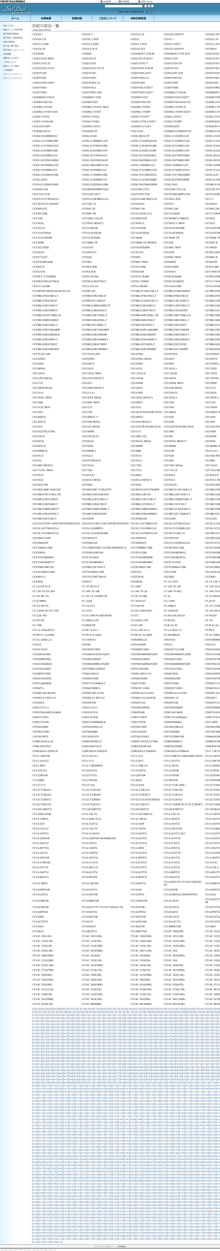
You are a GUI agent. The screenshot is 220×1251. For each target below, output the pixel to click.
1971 (41, 1171)
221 (34, 1024)
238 (122, 1024)
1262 (72, 1107)
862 (39, 1073)
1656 (194, 1141)
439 (127, 1040)
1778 (108, 1153)
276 (111, 1027)
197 (117, 1021)
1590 (206, 1135)
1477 (139, 1125)
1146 (194, 1095)
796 (111, 1067)
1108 (170, 1092)
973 (199, 1079)
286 (163, 1027)
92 (202, 1012)
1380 (170, 1116)
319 (127, 1030)
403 (148, 1036)
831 (86, 1070)
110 (81, 1015)
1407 (127, 1119)
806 (163, 1067)
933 (199, 1076)
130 (184, 1015)
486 (163, 1043)
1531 (53, 1132)
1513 (151, 1128)
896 (215, 1073)
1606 (96, 1138)
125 (158, 1015)
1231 (90, 1104)
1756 (182, 1150)
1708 (96, 1147)
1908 (72, 1165)
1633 (53, 1141)
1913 (102, 1165)
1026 (84, 1086)
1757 (188, 1150)
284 (153, 1027)
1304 (121, 1110)
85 (172, 1012)
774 (204, 1064)
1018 (35, 1086)
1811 (102, 1156)
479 (127, 1043)
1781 (127, 1153)
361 (137, 1033)
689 (178, 1058)
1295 (66, 1110)
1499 (66, 1128)
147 (65, 1018)
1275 (151, 1107)
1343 (151, 1113)
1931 (213, 1165)
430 (81, 1040)
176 (215, 1018)
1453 (200, 1122)
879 (127, 1073)
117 (117, 1015)
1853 (151, 1159)
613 (199, 1052)
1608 (108, 1138)
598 (122, 1052)
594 (101, 1052)
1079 (200, 1089)
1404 (108, 1119)
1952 (133, 1168)
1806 (72, 1156)
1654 (182, 1141)
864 (50, 1073)
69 (105, 1012)
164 (153, 1018)
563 (148, 1049)
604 (153, 1052)
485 (158, 1043)
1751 (151, 1150)
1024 (72, 1086)
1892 (182, 1162)
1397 (66, 1119)
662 (39, 1058)
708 (70, 1061)
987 (65, 1082)
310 (81, 1030)
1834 (35, 1159)
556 (111, 1049)
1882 (121, 1162)
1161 (78, 1098)
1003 (151, 1082)
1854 (157, 1159)
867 (65, 1073)
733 (199, 1061)
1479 (151, 1125)
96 (218, 1012)
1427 (41, 1122)
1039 (164, 1086)
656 (215, 1055)
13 (79, 1009)
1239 (139, 1104)
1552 (182, 1132)
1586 (182, 1135)
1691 (200, 1144)
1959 (176, 1168)
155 (106, 1018)
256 (215, 1024)
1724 (194, 1147)
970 (184, 1079)
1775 (90, 1153)
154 (101, 1018)
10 (66, 1009)
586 (60, 1052)
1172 (145, 1098)
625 (55, 1055)
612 (194, 1052)
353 (96, 1033)
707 (65, 1061)
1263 (78, 1107)
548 (70, 1049)
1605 (90, 1138)
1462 (47, 1125)
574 (204, 1049)
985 (55, 1082)
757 (117, 1064)
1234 (108, 1104)
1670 (72, 1144)
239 (127, 1024)
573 (199, 1049)
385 (55, 1036)
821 (34, 1070)
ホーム (15, 18)
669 (75, 1058)
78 (143, 1012)
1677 (115, 1144)
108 (70, 1015)
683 (148, 1058)
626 (60, 1055)
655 (209, 1055)
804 (153, 1067)
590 (81, 1052)
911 (86, 1076)
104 (50, 1015)
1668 (60, 1144)
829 (75, 1070)
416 (215, 1036)
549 (75, 1049)
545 (55, 1049)
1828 (206, 1156)
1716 (145, 1147)
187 (65, 1021)
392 (91, 1036)
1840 (72, 1159)
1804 (60, 1156)
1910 (84, 1165)
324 (153, 1030)
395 (106, 1036)
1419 (200, 1119)
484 (153, 1043)
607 (168, 1052)
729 (178, 1061)
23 (121, 1009)
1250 (206, 1104)
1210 (170, 1101)
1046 (206, 1086)
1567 (66, 1135)
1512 (145, 1128)
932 (194, 1076)
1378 (157, 1116)
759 (127, 1064)
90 (193, 1012)
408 (173, 1036)
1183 (213, 1098)
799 (127, 1067)
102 (39, 1015)
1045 (200, 1086)
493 (199, 1043)
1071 (151, 1089)
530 (184, 1046)
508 (70, 1046)
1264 (84, 1107)
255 (209, 1024)
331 (189, 1030)
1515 (164, 1128)
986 (60, 1082)
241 (137, 1024)
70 (109, 1012)
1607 (102, 1138)
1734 (47, 1150)
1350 (194, 1113)
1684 (157, 1144)
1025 (78, 1086)
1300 (96, 1110)
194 (101, 1021)
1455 (213, 1122)
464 (50, 1043)
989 (75, 1082)
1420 (206, 1119)
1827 (200, 1156)
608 (173, 1052)
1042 (182, 1086)
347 (65, 1033)
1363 (66, 1116)
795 (106, 1067)
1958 (170, 1168)
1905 (53, 1165)
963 (148, 1079)
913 (96, 1076)
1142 (170, 1095)
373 (199, 1033)
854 (204, 1070)
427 (65, 1040)
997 (117, 1082)
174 (204, 1018)
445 (158, 1040)
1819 (151, 1156)
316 (111, 1030)
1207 (151, 1101)
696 (215, 1058)
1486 (194, 1125)
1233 (102, 1104)
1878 (96, 1162)
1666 (47, 1144)
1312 (170, 1110)
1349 (188, 1113)
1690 (194, 1144)
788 (70, 1067)
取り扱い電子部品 (11, 46)
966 (163, 1079)
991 (86, 1082)
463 (44, 1043)
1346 (170, 1113)
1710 (108, 1147)
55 (47, 1012)
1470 (96, 1125)
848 (173, 1070)
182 (39, 1021)
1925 (176, 1165)
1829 (213, 1156)
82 (160, 1012)
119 (127, 1015)
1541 (115, 1132)
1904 (47, 1165)
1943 (78, 1168)
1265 (90, 1107)
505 (55, 1046)
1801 (41, 1156)
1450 (182, 1122)
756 (111, 1064)
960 (132, 1079)
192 (91, 1021)
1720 (170, 1147)
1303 (115, 1110)
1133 (115, 1095)
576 (215, 1049)
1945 (90, 1168)
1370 (108, 1116)
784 (50, 1067)
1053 (41, 1089)
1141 (164, 1095)
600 (132, 1052)
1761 (213, 1150)
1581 (151, 1135)
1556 (206, 1132)
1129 (90, 1095)
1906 (60, 1165)
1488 (206, 1125)
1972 (47, 1171)
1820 (157, 1156)
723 (148, 1061)
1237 (127, 1104)
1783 (139, 1153)
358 (122, 1033)
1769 (53, 1153)
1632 (47, 1141)
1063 (102, 1089)
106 (60, 1015)
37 (179, 1009)
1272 (133, 1107)
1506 (108, 1128)
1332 (84, 1113)
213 (199, 1021)
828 (70, 1070)
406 (163, 1036)
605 (158, 1052)
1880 (108, 1162)
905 (55, 1076)
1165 (102, 1098)
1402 (96, 1119)
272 (91, 1027)
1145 (188, 1095)
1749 (139, 1150)
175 (209, 1018)
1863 (213, 1159)
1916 (121, 1165)
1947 (102, 1168)
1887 (151, 1162)
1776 (96, 1153)
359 (127, 1033)
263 (44, 1027)
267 (65, 1027)
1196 (84, 1101)
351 (86, 1033)
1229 (78, 1104)
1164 (96, 1098)
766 (163, 1064)
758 (122, 1064)
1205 (139, 1101)
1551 (176, 1132)
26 (133, 1009)
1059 (78, 1089)
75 (130, 1012)
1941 (66, 1168)
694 (204, 1058)
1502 (84, 1128)
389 (75, 1036)
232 (91, 1024)
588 (70, 1052)
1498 (60, 1128)
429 (75, 1040)
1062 (96, 1089)
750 (81, 1064)
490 (184, 1043)
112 (91, 1015)
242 (142, 1024)
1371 (115, 1116)
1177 (176, 1098)
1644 (121, 1141)
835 (106, 1070)
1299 (90, 1110)
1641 (102, 1141)
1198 (96, 1101)
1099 (115, 1092)
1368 (96, 1116)
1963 (200, 1168)
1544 (133, 1132)
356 (111, 1033)
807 (168, 1067)
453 (199, 1040)
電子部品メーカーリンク (13, 50)
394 (101, 1036)
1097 (102, 1092)
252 (194, 1024)
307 (65, 1030)
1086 (35, 1092)
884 (153, 1073)
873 (96, 1073)
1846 (108, 1159)
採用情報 (125, 1)
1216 (206, 1101)
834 (101, 1070)
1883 (127, 1162)
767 (168, 1064)
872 (91, 1073)
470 (81, 1043)
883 (148, 1073)
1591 (213, 1135)
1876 (84, 1162)
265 (55, 1027)
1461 (41, 1125)
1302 (108, 1110)
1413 (164, 1119)
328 (173, 1030)
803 (148, 1067)
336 (215, 1030)
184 (50, 1021)
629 (75, 1055)
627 (65, 1055)
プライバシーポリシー (13, 74)
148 (70, 1018)
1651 (164, 1141)
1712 (121, 1147)
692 (194, 1058)
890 (184, 1073)
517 (117, 1046)
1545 (139, 1132)
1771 (66, 1153)
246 (163, 1024)
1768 (47, 1153)
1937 (41, 1168)
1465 (66, 1125)
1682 (145, 1144)
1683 (151, 1144)
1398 (72, 1119)
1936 (35, 1168)
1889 (164, 1162)
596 (111, 1052)
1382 (182, 1116)
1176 (170, 1098)
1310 (157, 1110)
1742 (96, 1150)
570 (184, 1049)
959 (127, 1079)
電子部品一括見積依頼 (13, 38)
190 (81, 1021)
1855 (164, 1159)
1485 (188, 1125)
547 (65, 1049)
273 (96, 1027)
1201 (115, 1101)
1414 (170, 1119)
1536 (84, 1132)
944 (50, 1079)
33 (163, 1009)
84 (168, 1012)
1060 (84, 1089)
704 (50, 1061)
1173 (151, 1098)
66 (93, 1012)
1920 (145, 1165)
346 (60, 1033)
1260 (60, 1107)
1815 (127, 1156)
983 (44, 1082)
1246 (182, 1104)
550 (81, 1049)
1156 (47, 1098)
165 (158, 1018)
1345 (164, 1113)
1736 (60, 1150)
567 (168, 1049)
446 (163, 1040)
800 (132, 1067)
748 (70, 1064)
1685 (164, 1144)
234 (101, 1024)
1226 (60, 1104)
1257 (41, 1107)
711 (86, 1061)
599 (127, 1052)
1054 (47, 1089)
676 (111, 1058)
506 (60, 1046)
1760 (206, 1150)
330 (184, 1030)
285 (158, 1027)
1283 (200, 1107)
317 (117, 1030)
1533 (66, 1132)
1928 (194, 1165)
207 (168, 1021)
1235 (115, 1104)
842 (142, 1070)
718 (122, 1061)
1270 (121, 1107)
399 (127, 1036)
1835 (41, 1159)
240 (132, 1024)
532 (194, 1046)
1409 (139, 1119)
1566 (60, 1135)
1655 (188, 1141)
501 (34, 1046)
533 (199, 1046)
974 (204, 1079)
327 (168, 1030)
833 (96, 1070)
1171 (139, 1098)
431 (86, 1040)
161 (137, 1018)
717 (117, 1061)
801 (137, 1067)
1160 (72, 1098)
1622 (194, 1138)
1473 (115, 1125)
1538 (96, 1132)
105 (55, 1015)
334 (204, 1030)
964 (153, 1079)
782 (39, 1067)
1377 (151, 1116)
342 (39, 1033)
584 (50, 1052)
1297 (78, 1110)
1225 (53, 1104)
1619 (176, 1138)
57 (55, 1012)
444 (153, 1040)
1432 (72, 1122)
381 (34, 1036)
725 (158, 1061)
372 (194, 1033)
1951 (127, 1168)
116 (111, 1015)
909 (75, 1076)
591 (86, 1052)
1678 (121, 1144)
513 (96, 1046)
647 (168, 1055)
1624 (206, 1138)
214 (204, 1021)
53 (38, 1012)
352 (91, 1033)
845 (158, 1070)
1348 (182, 1113)
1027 (90, 1086)
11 (71, 1009)
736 (215, 1061)
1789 (176, 1153)
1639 (90, 1141)
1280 (182, 1107)
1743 (102, 1150)
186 (60, 1021)
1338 (121, 1113)
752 (91, 1064)
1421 (213, 1119)
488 (173, 1043)
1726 (206, 1147)
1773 (78, 1153)
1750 (145, 1150)
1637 (78, 1141)
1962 (194, 1168)
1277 (164, 1107)
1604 (84, 1138)
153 (96, 1018)
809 (178, 1067)
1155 (41, 1098)
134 (204, 1015)
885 (158, 1073)
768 (173, 1064)
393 (96, 1036)
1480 (157, 1125)
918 (122, 1076)
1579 (139, 1135)
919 (127, 1076)
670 (81, 1058)
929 (178, 1076)
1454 (206, 1122)
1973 (53, 1171)
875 (106, 1073)
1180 (194, 1098)
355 (106, 1033)
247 (168, 1024)
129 (178, 1015)
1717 (151, 1147)
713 (96, 1061)
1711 (115, 1147)
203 (148, 1021)
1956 (157, 1168)
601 (137, 1052)
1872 (60, 1162)
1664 (35, 1144)
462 (39, 1043)
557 (117, 1049)
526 (163, 1046)
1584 (170, 1135)
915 (106, 1076)
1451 (188, 1122)
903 (44, 1076)
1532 (60, 1132)
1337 (115, 1113)
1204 (133, 1101)
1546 (145, 1132)
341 (34, 1033)
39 (188, 1009)
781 (34, 1067)
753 (96, 1064)
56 (51, 1012)
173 (199, 1018)
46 (217, 1009)
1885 (139, 1162)
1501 (78, 1128)
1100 (121, 1092)
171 (189, 1018)
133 (199, 1015)
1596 (35, 1138)
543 (44, 1049)
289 (178, 1027)
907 (65, 1076)
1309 (151, 1110)
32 (158, 1009)
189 (75, 1021)
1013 (213, 1082)
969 (178, 1079)
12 (75, 1009)
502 (39, 1046)
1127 (78, 1095)
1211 (176, 1101)
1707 (90, 1147)
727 (168, 1061)
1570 (84, 1135)
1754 (170, 1150)
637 (117, 1055)
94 (210, 1012)
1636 (72, 1141)
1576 (121, 1135)
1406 (121, 1119)
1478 (145, 1125)
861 (34, 1073)
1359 (41, 1116)
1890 (170, 1162)
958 (122, 1079)
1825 (188, 1156)
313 (96, 1030)
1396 (60, 1119)
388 (70, 1036)
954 (101, 1079)
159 (127, 1018)
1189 (41, 1101)
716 (111, 1061)
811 (189, 1067)
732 (194, 1061)
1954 (145, 1168)
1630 (35, 1141)
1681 (139, 1144)
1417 (188, 1119)
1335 (102, 1113)
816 (215, 1067)
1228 (72, 1104)
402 (142, 1036)
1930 (206, 1165)
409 (178, 1036)
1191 (53, 1101)
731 (189, 1061)
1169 (127, 1098)
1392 (35, 1119)
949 (75, 1079)
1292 (47, 1110)
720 (132, 1061)
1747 (127, 1150)
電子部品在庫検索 (11, 34)
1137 (139, 1095)
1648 (145, 1141)
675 (106, 1058)
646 (163, 1055)
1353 (213, 1113)
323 (148, 1030)
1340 (133, 1113)
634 (101, 1055)
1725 (200, 1147)
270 (81, 1027)
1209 (164, 1101)
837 (117, 1070)
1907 (66, 1165)
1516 (170, 1128)
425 (55, 1040)
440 (132, 1040)
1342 (145, 1113)
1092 (72, 1092)
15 (87, 1009)
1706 (84, 1147)
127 (168, 1015)
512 (91, 1046)
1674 (96, 1144)
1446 (157, 1122)
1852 (145, 1159)
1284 (206, 1107)
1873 (66, 1162)
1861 (200, 1159)
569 (178, 1049)
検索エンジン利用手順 (13, 30)
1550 (170, 1132)
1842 (84, 1159)
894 (204, 1073)
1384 (194, 1116)
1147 (200, 1095)
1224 (47, 1104)
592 (91, 1052)
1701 (53, 1147)
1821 (164, 1156)
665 (55, 1058)
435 (106, 1040)
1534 (72, 1132)
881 (137, 1073)
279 (127, 1027)
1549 (164, 1132)
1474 (121, 1125)
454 (204, 1040)
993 (96, 1082)
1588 (194, 1135)
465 (55, 1043)
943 (44, 1079)
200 (132, 1021)
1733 (41, 1150)
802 (142, 1067)
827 (65, 1070)
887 (168, 1073)
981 (34, 1082)
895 (209, 1073)
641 (137, 1055)
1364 (72, 1116)
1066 (121, 1089)
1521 (200, 1128)
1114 (206, 1092)
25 (129, 1009)
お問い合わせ (147, 1)
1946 (96, 1168)
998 (122, 1082)
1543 (127, 1132)
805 (158, 1067)
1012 (206, 1082)
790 (81, 1067)
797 (117, 1067)
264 (50, 1027)
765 (158, 1064)
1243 (164, 1104)
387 (65, 1036)
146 (60, 1018)
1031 (115, 1086)
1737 (66, 1150)
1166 (108, 1098)
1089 (53, 1092)
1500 (72, 1128)
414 (204, 1036)
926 (163, 1076)
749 (75, 1064)
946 (60, 1079)
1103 (139, 1092)
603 (148, 1052)
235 (106, 1024)
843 (148, 1070)
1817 (139, 1156)
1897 (213, 1162)
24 (125, 1009)
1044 (194, 1086)
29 (146, 1009)
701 (34, 1061)
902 (39, 1076)
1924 (170, 1165)
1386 (206, 1116)
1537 (90, 1132)
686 (163, 1058)
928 (173, 1076)
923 (148, 1076)
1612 (133, 1138)
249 (178, 1024)
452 (194, 1040)
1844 (96, 1159)
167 (168, 1018)
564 (153, 1049)
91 (197, 1012)
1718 (157, 1147)
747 (65, 1064)
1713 (127, 1147)
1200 (108, 1101)
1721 (176, 1147)
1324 (35, 1113)
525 (158, 1046)
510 (81, 1046)
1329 (66, 1113)
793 (96, 1067)
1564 (47, 1135)
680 (132, 1058)
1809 (90, 1156)
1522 (206, 1128)
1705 (78, 1147)
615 (209, 1052)
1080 (206, 1089)
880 (132, 1073)
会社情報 (107, 1)
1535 (78, 1132)
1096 (96, 1092)
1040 (170, 1086)
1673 (90, 1144)
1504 (96, 1128)
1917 (127, 1165)
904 (50, 1076)
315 (106, 1030)
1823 (176, 1156)
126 (163, 1015)
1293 (53, 1110)
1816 (133, 1156)
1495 (41, 1128)
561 (137, 1049)
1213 (188, 1101)
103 (44, 1015)
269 (75, 1027)
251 (189, 1024)
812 (194, 1067)
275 (106, 1027)
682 (142, 1058)
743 (44, 1064)
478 (122, 1043)
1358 (35, 1116)
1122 (47, 1095)
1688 (182, 1144)
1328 (60, 1113)
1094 (84, 1092)
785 (55, 1067)
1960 (182, 1168)
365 (158, 1033)
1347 (176, 1113)
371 (189, 1033)
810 (184, 1067)
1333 (90, 1113)
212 (194, 1021)
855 (209, 1070)
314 (101, 1030)
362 (142, 1033)
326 (163, 1030)
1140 (157, 1095)
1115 (213, 1092)
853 (199, 1070)
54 (42, 1012)
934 (204, 1076)
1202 (121, 1101)
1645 (127, 1141)
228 (70, 1024)
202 (142, 1021)
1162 (84, 1098)
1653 (176, 1141)
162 (142, 1018)
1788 (170, 1153)
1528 (35, 1132)
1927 (188, 1165)
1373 (127, 1116)
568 (173, 1049)
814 (204, 1067)
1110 (182, 1092)
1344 (157, 1113)
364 (153, 1033)
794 (101, 1067)
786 (60, 1067)
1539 (102, 1132)
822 (39, 1070)
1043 (188, 1086)
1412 (157, 1119)
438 (122, 1040)
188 (70, 1021)
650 (184, 1055)
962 (142, 1079)
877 (117, 1073)
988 (70, 1082)
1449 (176, 1122)
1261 (66, 1107)
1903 (41, 1165)
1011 (200, 1082)
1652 (170, 1141)
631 (86, 1055)
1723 (188, 1147)
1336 (108, 1113)
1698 (35, 1147)
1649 (151, 1141)
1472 (108, 1125)
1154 (35, 1098)
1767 (41, 1153)
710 (81, 1061)
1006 (170, 1082)
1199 (102, 1101)
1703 (66, 1147)
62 (76, 1012)
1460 (35, 1125)
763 (148, 1064)
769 (178, 1064)
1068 (133, 1089)
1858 (182, 1159)
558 (122, 1049)
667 (65, 1058)
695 (209, 1058)
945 (55, 1079)
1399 (78, 1119)
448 (173, 1040)
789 (75, 1067)
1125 (66, 1095)
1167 (115, 1098)
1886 (145, 1162)
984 (50, 1082)
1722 (182, 1147)
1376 (145, 1116)
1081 (213, 1089)
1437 (102, 1122)
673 (96, 1058)
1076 (182, 1089)
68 (101, 1012)
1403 (102, 1119)
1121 (41, 1095)
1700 (47, 1147)
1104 (145, 1092)
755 (106, 1064)
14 (83, 1009)
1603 (78, 1138)
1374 (133, 1116)
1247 (188, 1104)
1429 (53, 1122)
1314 (182, 1110)
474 (101, 1043)
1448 (170, 1122)
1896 (206, 1162)
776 (215, 1064)
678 (122, 1058)
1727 (213, 1147)
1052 (35, 1089)
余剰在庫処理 (138, 18)
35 (171, 1009)
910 (81, 1076)
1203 (127, 1101)
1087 (41, 1092)
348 (70, 1033)
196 (111, 1021)
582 (39, 1052)
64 (84, 1012)
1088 (47, 1092)
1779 (115, 1153)
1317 (200, 1110)
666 (60, 1058)
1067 (127, 1089)
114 (101, 1015)
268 (70, 1027)
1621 (188, 1138)
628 (70, 1055)
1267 (102, 1107)
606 (163, 1052)
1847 (115, 1159)
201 (137, 1021)
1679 (127, 1144)
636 (111, 1055)
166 (163, 1018)
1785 (151, 1153)
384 (50, 1036)
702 (39, 1061)
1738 (72, 1150)
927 (168, 1076)
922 (142, 1076)
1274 (145, 1107)
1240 (145, 1104)
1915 (115, 1165)
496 (215, 1043)
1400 (84, 1119)
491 (189, 1043)
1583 (164, 1135)
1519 (188, 1128)
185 (55, 1021)
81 (156, 1012)
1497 (53, 1128)
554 (101, 1049)
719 (127, 1061)
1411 (151, 1119)
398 (122, 1036)
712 (91, 1061)
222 (39, 1024)
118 (122, 1015)
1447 (164, 1122)
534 (204, 1046)
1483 (176, 1125)
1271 (127, 1107)
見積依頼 (77, 18)
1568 (72, 1135)
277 (117, 1027)
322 (142, 1030)
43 (205, 1009)
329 (178, 1030)
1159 (66, 1098)
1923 (164, 1165)
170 (184, 1018)
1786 (157, 1153)
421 (34, 1040)
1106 (157, 1092)
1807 (78, 1156)
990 (81, 1082)
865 (55, 1073)
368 (173, 1033)
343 (44, 1033)
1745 (115, 1150)
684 (153, 1058)
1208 (157, 1101)
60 (68, 1012)
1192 (60, 1101)
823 (44, 1070)
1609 (115, 1138)
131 (189, 1015)
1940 (60, 1168)
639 (127, 1055)
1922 (157, 1165)
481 (137, 1043)
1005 (164, 1082)
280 (132, 1027)
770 (184, 1064)
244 (153, 1024)
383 (44, 1036)
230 (81, 1024)
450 (184, 1040)
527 (168, 1046)
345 (55, 1033)
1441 (127, 1122)
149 (75, 1018)
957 (117, 1079)
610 (184, 1052)
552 (91, 1049)
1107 (164, 1092)
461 (34, 1043)
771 (189, 1064)
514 (101, 1046)
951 (86, 1079)
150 (81, 1018)
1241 (151, 1104)
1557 (213, 1132)
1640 (96, 1141)
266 (60, 1027)
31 (154, 1009)
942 (39, 1079)
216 (215, 1021)
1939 (53, 1168)
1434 (84, 1122)
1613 (139, 1138)
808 (173, 1067)
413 (199, 1036)
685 (158, 1058)
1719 (164, 1147)
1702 (60, 1147)
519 (127, 1046)
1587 (188, 1135)
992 (91, 1082)
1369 (102, 1116)
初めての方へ (9, 26)
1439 (115, 1122)
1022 (60, 1086)
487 (168, 1043)
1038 (157, 1086)
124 (153, 1015)
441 (137, 1040)
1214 (194, 1101)
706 (60, 1061)
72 (118, 1012)
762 (142, 1064)
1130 (96, 1095)
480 (132, 1043)
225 (55, 1024)
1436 (96, 1122)
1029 (102, 1086)
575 (209, 1049)
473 (96, 1043)
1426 (35, 1122)
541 (34, 1049)
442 (142, 1040)
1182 (206, 1098)
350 (81, 1033)
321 (137, 1030)
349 (75, 1033)
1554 (194, 1132)
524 (153, 1046)
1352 (206, 1113)
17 (96, 1009)
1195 (78, 1101)
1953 (139, 1168)
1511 (139, 1128)
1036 (145, 1086)
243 (148, 1024)
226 (60, 1024)
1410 (145, 1119)
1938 (47, 1168)
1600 (60, 1138)
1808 (84, 1156)
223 (44, 1024)
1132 (108, 1095)
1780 (121, 1153)
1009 (188, 1082)
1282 (194, 1107)
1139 (151, 1095)
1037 (151, 1086)
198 (122, 1021)
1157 (53, 1098)
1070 (145, 1089)
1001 (139, 1082)
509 (75, 1046)
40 (192, 1009)
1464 (60, 1125)
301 (34, 1030)
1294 (60, 1110)
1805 (66, 1156)
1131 (102, 1095)
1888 (157, 1162)
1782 (133, 1153)
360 (132, 1033)
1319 (213, 1110)
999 (127, 1082)
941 (34, 1079)
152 (91, 1018)
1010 (194, 1082)
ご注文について (108, 18)
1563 (41, 1135)
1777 (102, 1153)
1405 (115, 1119)
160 (132, 1018)
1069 (139, 1089)
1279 (176, 1107)
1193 (66, 1101)
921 (137, 1076)
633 (96, 1055)
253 (199, 1024)
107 (65, 1015)
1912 (96, 1165)
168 (173, 1018)
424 (50, 1040)
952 (91, 1079)
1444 (145, 1122)
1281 (188, 1107)
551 (86, 1049)
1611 (127, 1138)
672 (91, 1058)
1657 (200, 1141)
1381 (176, 1116)
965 (158, 1079)
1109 (176, 1092)
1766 (35, 1153)
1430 (60, 1122)
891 (189, 1073)
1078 (194, 1089)
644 (153, 1055)
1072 (157, 1089)
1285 (213, 1107)
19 (104, 1009)
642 (142, 1055)
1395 (53, 1119)
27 (138, 1009)
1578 (133, 1135)
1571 (90, 1135)
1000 (133, 1082)
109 (75, 1015)
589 (75, 1052)
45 (213, 1009)
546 (60, 1049)
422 (39, 1040)
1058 (72, 1089)
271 (86, 1027)
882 (142, 1073)
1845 (102, 1159)
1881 (115, 1162)
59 (63, 1012)
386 (60, 1036)
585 (55, 1052)
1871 (53, 1162)
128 (173, 1015)
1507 (115, 1128)
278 (122, 1027)
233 (96, 1024)
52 (34, 1012)
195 (106, 1021)
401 (137, 1036)
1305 (127, 1110)
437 (117, 1040)
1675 (102, 1144)
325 (158, 1030)
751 (86, 1064)
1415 (176, 1119)
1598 (47, 1138)
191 (86, 1021)
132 (194, 1015)
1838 (60, 1159)
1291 (41, 1110)
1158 (60, 1098)
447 (168, 1040)
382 (39, 1036)
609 (178, 1052)
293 (199, 1027)
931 (189, 1076)
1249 (200, 1104)
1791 (188, 1153)
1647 (139, 1141)
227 (65, 1024)
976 (215, 1079)
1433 (78, 1122)
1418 (194, 1119)
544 (50, 1049)
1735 (53, 1150)
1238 (133, 1104)
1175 (164, 1098)
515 (106, 1046)
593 (96, 1052)
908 (70, 1076)
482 (142, 1043)
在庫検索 (46, 18)
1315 (188, 1110)
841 (137, 1070)
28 (142, 1009)
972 (194, 1079)
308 (70, 1030)
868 (70, 1073)
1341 (139, 1113)
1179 (188, 1098)
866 (60, 1073)
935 (209, 1076)
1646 (133, 1141)
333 (199, 1030)
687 (168, 1058)
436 (111, 1040)
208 (173, 1021)
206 (163, 1021)
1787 (164, 1153)
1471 (102, 1125)
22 (117, 1009)
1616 (157, 1138)
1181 (200, 1098)
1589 (200, 1135)
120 (132, 1015)
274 (101, 1027)
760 (132, 1064)
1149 (213, 1095)
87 (181, 1012)
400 (132, 1036)
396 (111, 1036)
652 (194, 1055)
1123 (53, 1095)
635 (106, 1055)
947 (65, 1079)
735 (209, 1061)
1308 (145, 1110)
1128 (84, 1095)
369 (178, 1033)
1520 (194, 1128)
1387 (213, 1116)
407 (168, 1036)
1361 (53, 1116)
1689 (188, 1144)
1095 (90, 1092)
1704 (72, 1147)
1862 (206, 1159)
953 (96, 1079)
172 (194, 1018)
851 (189, 1070)
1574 (108, 1135)
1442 (133, 1122)
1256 (35, 1107)
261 (34, 1027)
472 (91, 1043)
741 (34, 1064)
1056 (60, 1089)
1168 (121, 1098)
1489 (213, 1125)
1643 (115, 1141)
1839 (66, 1159)
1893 (188, 1162)
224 (50, 1024)
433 (96, 1040)
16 (91, 1009)
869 (75, 1073)
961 (137, 1079)
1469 (90, 1125)
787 (65, 1067)
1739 (78, 1150)
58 (59, 1012)
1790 (182, 1153)
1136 (133, 1095)
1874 (72, 1162)
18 (100, 1009)
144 (50, 1018)
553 (96, 1049)
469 (75, 1043)
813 (199, 1067)
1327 (53, 1113)
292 (194, 1027)
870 (81, 1073)
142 (39, 1018)
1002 (145, 1082)
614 (204, 1052)
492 (194, 1043)
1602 (72, 1138)
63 (80, 1012)
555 (106, 1049)
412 (194, 1036)
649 (178, 1055)
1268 (108, 1107)
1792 (194, 1153)
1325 (41, 1113)
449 (178, 1040)
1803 (53, 1156)
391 (86, 1036)
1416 (182, 1119)
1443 (139, 1122)
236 (111, 1024)
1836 (47, 1159)
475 (106, 1043)
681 (137, 1058)
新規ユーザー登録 (11, 66)
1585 (176, 1135)
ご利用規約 (8, 70)
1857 (176, 1159)
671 (86, 1058)
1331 (78, 1113)
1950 (121, 1168)
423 (44, 1040)
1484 (182, 1125)
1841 (78, 1159)
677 (117, 1058)
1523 (213, 1128)
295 (209, 1027)
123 (148, 1015)
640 (132, 1055)
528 (173, 1046)
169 (178, 1018)
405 (158, 1036)
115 (106, 1015)
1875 (78, 1162)
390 (81, 1036)
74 (126, 1012)
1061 (90, 1089)
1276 (157, 1107)
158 (122, 1018)
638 (122, 1055)
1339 (127, 1113)
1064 (108, 1089)
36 (175, 1009)
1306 (133, 1110)
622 (39, 1055)
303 (44, 1030)
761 (137, 1064)
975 (209, 1079)
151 (86, 1018)
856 (215, 1070)
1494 (35, 1128)
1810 (96, 1156)
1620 (182, 1138)
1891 (176, 1162)
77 (139, 1012)
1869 (41, 1162)
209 (178, 1021)
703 (44, 1061)
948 (70, 1079)
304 (50, 1030)
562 (142, 1049)
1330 (72, 1113)
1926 (182, 1165)
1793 (200, 1153)
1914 (108, 1165)
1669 (66, 1144)
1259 (53, 1107)
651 (189, 1055)
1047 (213, 1086)
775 (209, 1064)
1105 (151, 1092)
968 (173, 1079)
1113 (200, 1092)
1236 (121, 1104)
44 (209, 1009)
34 (167, 1009)
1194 (72, 1101)
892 (194, 1073)
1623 (200, 1138)
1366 (84, 1116)
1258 (47, 1107)
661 (34, 1058)
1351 (200, 1113)
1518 (182, 1128)
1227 (66, 1104)
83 (164, 1012)
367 (168, 1033)
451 (189, 1040)
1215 (200, 1101)
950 (81, 1079)
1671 (78, 1144)
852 (194, 1070)
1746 (121, 1150)
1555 (200, 1132)
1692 (206, 1144)
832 (91, 1070)
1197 (90, 1101)
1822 (170, 1156)
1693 (213, 1144)
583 (44, 1052)
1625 (213, 1138)
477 (117, 1043)
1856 (170, 1159)
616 (215, 1052)
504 (50, 1046)
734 (204, 1061)
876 (111, 1073)
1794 (206, 1153)
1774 (84, 1153)
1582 (157, 1135)
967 (168, 1079)
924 (153, 1076)
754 (101, 1064)
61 (72, 1012)
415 (209, 1036)
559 (127, 1049)
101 (34, 1015)
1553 (188, 1132)
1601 (66, 1138)
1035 (139, 1086)
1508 (121, 1128)
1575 (115, 1135)
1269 (115, 1107)
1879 (102, 1162)
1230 (84, 1104)
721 (137, 1061)
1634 (60, 1141)
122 (142, 1015)
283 (148, 1027)
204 (153, 1021)
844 (153, 1070)
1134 (121, 1095)
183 (44, 1021)
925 (158, 1076)
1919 (139, 1165)
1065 (115, 1089)
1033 (127, 1086)
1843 (90, 1159)
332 (194, 1030)
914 (101, 1076)
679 (127, 1058)
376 (215, 1033)
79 (147, 1012)
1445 (151, 1122)
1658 (206, 1141)
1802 (47, 1156)
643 (148, 1055)
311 (86, 1030)
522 (142, 1046)
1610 (121, 1138)
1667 (53, 1144)
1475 (127, 1125)
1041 (176, 1086)
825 (55, 1070)
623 (44, 1055)
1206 (145, 1101)
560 (132, 1049)
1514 (157, 1128)
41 (196, 1009)
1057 (66, 1089)
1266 (96, 1107)
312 (91, 1030)
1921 (151, 1165)
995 (106, 1082)
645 (158, 1055)
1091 (66, 1092)
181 (34, 1021)
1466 (72, 1125)
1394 (47, 1119)
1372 (121, 1116)
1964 (206, 1168)
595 (106, 1052)
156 (111, 1018)
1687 (176, 1144)
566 (163, 1049)
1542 (121, 1132)
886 (163, 1073)
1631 (41, 1141)
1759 (200, 1150)
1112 (194, 1092)
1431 (66, 1122)
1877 (90, 1162)
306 (60, 1030)
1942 (72, 1168)
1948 (108, 1168)
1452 (194, 1122)
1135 (127, 1095)
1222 (35, 1104)
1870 (47, 1162)
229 (75, 1024)
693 (199, 1058)
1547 (151, 1132)
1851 (139, 1159)
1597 (41, 1138)
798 (122, 1067)
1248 (194, 1104)
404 (153, 1036)
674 (101, 1058)
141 (34, 1018)
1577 (127, 1135)
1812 (108, 1156)
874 (101, 1073)
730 (184, 1061)
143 (44, 1018)
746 (60, 1064)
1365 (78, 1116)
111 (86, 1015)
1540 (108, 1132)
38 (184, 1009)
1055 (53, 1089)
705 (55, 1061)
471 (86, 1043)
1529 (41, 1132)
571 (189, 1049)
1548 (157, 1132)
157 (117, 1018)
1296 (72, 1110)
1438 (108, 1122)
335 (209, 1030)
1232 (96, 1104)
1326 (47, 1113)
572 (194, 1049)
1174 (157, 1098)
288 (173, 1027)
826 (60, 1070)
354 (101, 1033)
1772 (72, 1153)
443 (148, 1040)
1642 (108, 1141)
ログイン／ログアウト (13, 78)
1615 (151, 1138)
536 (215, 1046)
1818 (145, 1156)
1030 (108, 1086)
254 (204, 1024)
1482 (170, 1125)
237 (117, 1024)
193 (96, 1021)
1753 (164, 1150)
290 (184, 1027)
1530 (47, 1132)
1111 (188, 1092)
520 (132, 1046)
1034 (133, 1086)
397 (117, 1036)
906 (60, 1076)
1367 (90, 1116)
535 (209, 1046)
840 (132, 1070)
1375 (139, 1116)
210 (184, 1021)
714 (101, 1061)
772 (194, 1064)
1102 (133, 1092)
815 (209, 1067)
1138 (145, 1095)
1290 (35, 1110)
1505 (102, 1128)
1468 (84, 1125)
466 (60, 1043)
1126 (72, 1095)
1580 (145, 1135)
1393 (41, 1119)
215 (209, 1021)
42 (200, 1009)
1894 (194, 1162)
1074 (170, 1089)
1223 (41, 1104)
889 (178, 1073)
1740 (84, 1150)
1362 (60, 1116)
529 (178, 1046)
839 (127, 1070)
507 (65, 1046)
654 (204, 1055)
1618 (170, 1138)
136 (215, 1015)
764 (153, 1064)
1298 (84, 1110)
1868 (35, 1162)
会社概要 (7, 54)
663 (44, 1058)
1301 (102, 1110)
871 (86, 1073)
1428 (47, 1122)
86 (176, 1012)
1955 (151, 1168)
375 (209, 1033)
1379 (164, 1116)
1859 (188, 1159)
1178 (182, 1098)
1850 (133, 1159)
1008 (182, 1082)
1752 (157, 1150)
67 (97, 1012)
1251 (213, 1104)
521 (137, 1046)
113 (96, 1015)
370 (184, 1033)
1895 (200, 1162)
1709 (102, 1147)
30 (150, 1009)
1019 (41, 1086)
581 (34, 1052)
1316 (194, 1110)
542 (39, 1049)
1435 (90, 1122)
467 (65, 1043)
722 (142, 1061)
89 (189, 1012)
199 (127, 1021)
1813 (115, 1156)
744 (50, 1064)
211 (189, 1021)
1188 (35, 1101)
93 (206, 1012)
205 (158, 1021)
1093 (78, 1092)
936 (215, 1076)
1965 (213, 1168)
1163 (90, 1098)
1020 (47, 1086)
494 (204, 1043)
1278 (170, 1107)
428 (70, 1040)
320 (132, 1030)
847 (168, 1070)
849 (178, 1070)
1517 (176, 1128)
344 (50, 1033)
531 (189, 1046)
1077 (188, 1089)
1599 (53, 1138)
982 (39, 1082)
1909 (78, 1165)
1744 (108, 1150)
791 (86, 1067)
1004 (157, 1082)
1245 (176, 1104)
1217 (213, 1101)
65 (89, 1012)
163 (148, 1018)
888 (173, 1073)
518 (122, 1046)
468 (70, 1043)
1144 (182, 1095)
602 (142, 1052)
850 (184, 1070)
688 (173, 1058)
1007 (176, 1082)
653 (199, 1055)
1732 (35, 1150)
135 (209, 1015)
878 (122, 1073)
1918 (133, 1165)
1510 (133, 1128)
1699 (41, 1147)
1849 (127, 1159)
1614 (145, 1138)
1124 (60, 1095)
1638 (84, 1141)
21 (112, 1009)
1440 (121, 1122)
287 (168, 1027)
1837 (53, 1159)
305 (55, 1030)
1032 (121, 1086)
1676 (108, 1144)
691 (189, 1058)
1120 (35, 1095)
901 (34, 1076)
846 (163, 1070)
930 (184, 1076)
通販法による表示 (11, 58)
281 (137, 1027)
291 (189, 1027)
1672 (84, 1144)
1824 (182, 1156)
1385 (200, 1116)
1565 (53, 1135)
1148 (206, 1095)
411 (189, 1036)
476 (111, 1043)
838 (122, 1070)
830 (81, 1070)
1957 (164, 1168)
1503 (90, 1128)
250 (184, 1024)
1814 (121, 1156)
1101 (127, 1092)
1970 (35, 1171)
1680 (133, 1144)
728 (173, 1061)
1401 (90, 1119)
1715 (139, 1147)
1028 (96, 1086)
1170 (133, 1098)
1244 (170, 1104)
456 (215, 1040)
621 (34, 1055)
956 (111, 1079)
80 (151, 1012)
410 (184, 1036)
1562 (35, 1135)
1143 (176, 1095)
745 (55, 1064)
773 (199, 1064)
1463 (53, 1125)
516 (111, 1046)
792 (91, 1067)
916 (111, 1076)
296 (215, 1027)
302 (39, 1030)
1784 (145, 1153)
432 (91, 1040)
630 (81, 1055)
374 (204, 1033)
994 (101, 1082)
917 (117, 1076)
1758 (194, 1150)
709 (75, 1061)
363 (148, 1033)
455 (209, 1040)
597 (117, 1052)
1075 (176, 1089)
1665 (41, 1144)
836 (111, 1070)
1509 (127, 1128)
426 (60, 1040)
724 (153, 1061)
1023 (66, 1086)
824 (50, 1070)
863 (44, 1073)
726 (163, 1061)
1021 (53, 1086)
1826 (194, 1156)
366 (163, 1033)
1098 (108, 1092)
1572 (96, 1135)
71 (114, 1012)
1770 (60, 1153)
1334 (96, 1113)
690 (184, 1058)
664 (50, 1058)
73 (122, 1012)
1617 (164, 1138)
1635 (66, 1141)
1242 (157, 1104)
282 (142, 1027)
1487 (200, 1125)
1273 (139, 1107)
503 (44, 1046)
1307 (139, 1110)
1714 (133, 1147)
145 (55, 1018)
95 (214, 1012)
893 (199, 1073)
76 (135, 1012)
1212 (182, 1101)
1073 (164, 1089)
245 (158, 1024)
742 (39, 1064)
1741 (90, 1150)
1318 (206, 1110)
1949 (115, 1168)
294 (204, 1027)
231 (86, 1024)
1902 (35, 1165)
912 (91, 1076)
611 (189, 1052)
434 (101, 1040)
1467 (78, 1125)
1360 (47, 1116)
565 (158, 1049)
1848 (121, 1159)
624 (50, 1055)
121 (137, 1015)
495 (209, 1043)
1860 (194, 1159)
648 (173, 1055)
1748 (133, 1150)
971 (189, 1079)
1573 (102, 1135)
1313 (176, 1110)
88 (185, 1012)
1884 (133, 1162)
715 (106, 1061)
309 (75, 1030)
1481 (164, 1125)
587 (65, 1052)
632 (91, 1055)
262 (39, 1027)
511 (86, 1046)
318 (122, 1030)
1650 (157, 1141)
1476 (133, 1125)
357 (117, 1033)
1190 (47, 1101)
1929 (200, 1165)
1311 (164, 1110)
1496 (47, 1128)
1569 (78, 1135)
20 (108, 1009)
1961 (188, 1168)
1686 (170, 1144)
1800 (35, 1156)
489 (178, 1043)
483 (148, 1043)
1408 (133, 1119)
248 (173, 1024)
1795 (213, 1153)
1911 (90, 1165)
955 (106, 1079)
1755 (176, 1150)
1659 (213, 1141)
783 (44, 1067)
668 (70, 1058)
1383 (188, 1116)
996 (111, 1082)
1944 (84, 1168)
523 (148, 1046)
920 (132, 1076)
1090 (60, 1092)
